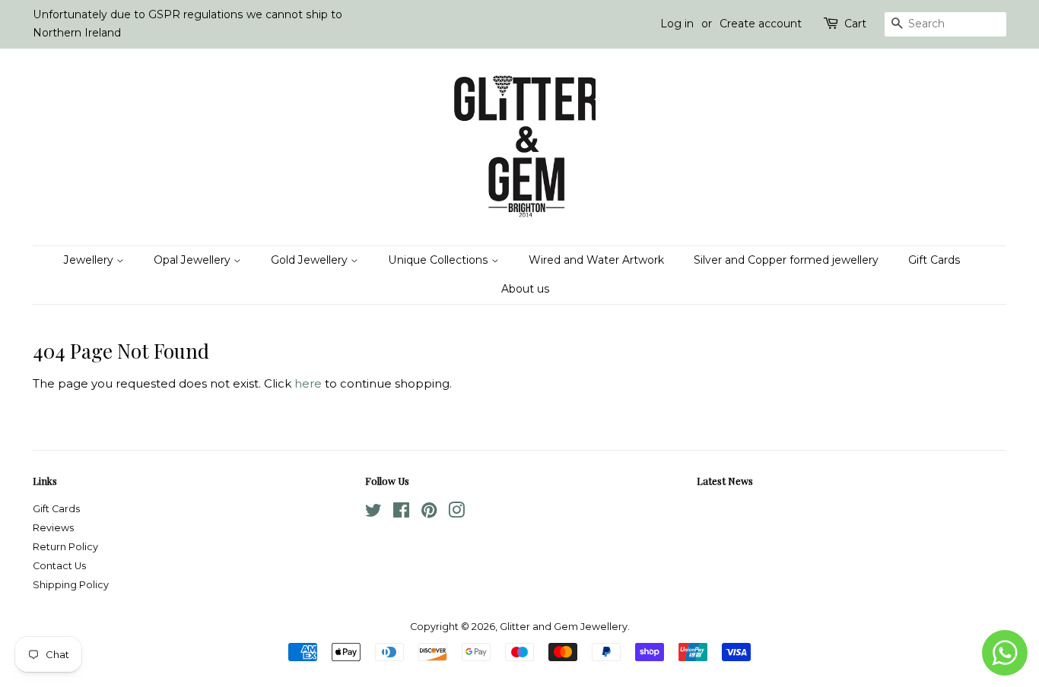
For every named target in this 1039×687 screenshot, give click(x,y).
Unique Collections (439, 260)
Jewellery (90, 260)
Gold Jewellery (311, 260)
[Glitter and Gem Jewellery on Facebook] (401, 513)
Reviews (53, 527)
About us (525, 289)
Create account (761, 23)
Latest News (725, 480)
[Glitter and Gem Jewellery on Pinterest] (429, 513)
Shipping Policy (71, 584)
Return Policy (65, 546)
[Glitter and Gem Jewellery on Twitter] (373, 513)
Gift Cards (934, 260)
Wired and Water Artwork (596, 260)
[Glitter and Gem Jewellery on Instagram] (456, 513)
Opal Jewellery (194, 260)
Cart (855, 23)
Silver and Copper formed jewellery (786, 260)
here (308, 383)
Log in (677, 23)
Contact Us (59, 565)
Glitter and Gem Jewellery (564, 626)
